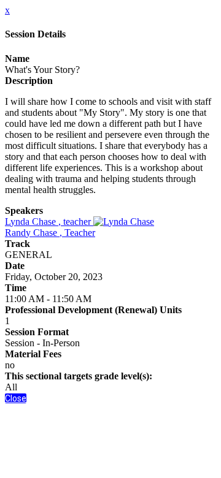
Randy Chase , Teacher (50, 232)
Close (15, 398)
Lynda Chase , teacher (49, 221)
